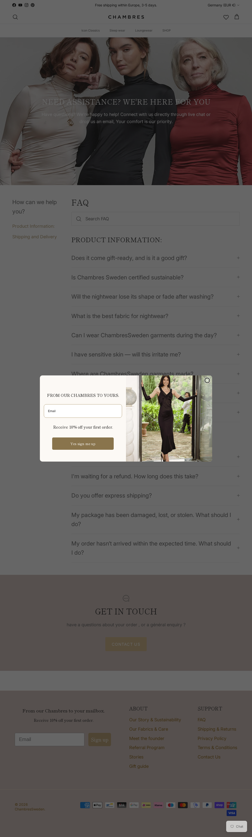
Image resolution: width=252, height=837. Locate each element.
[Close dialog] (207, 380)
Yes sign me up (82, 443)
